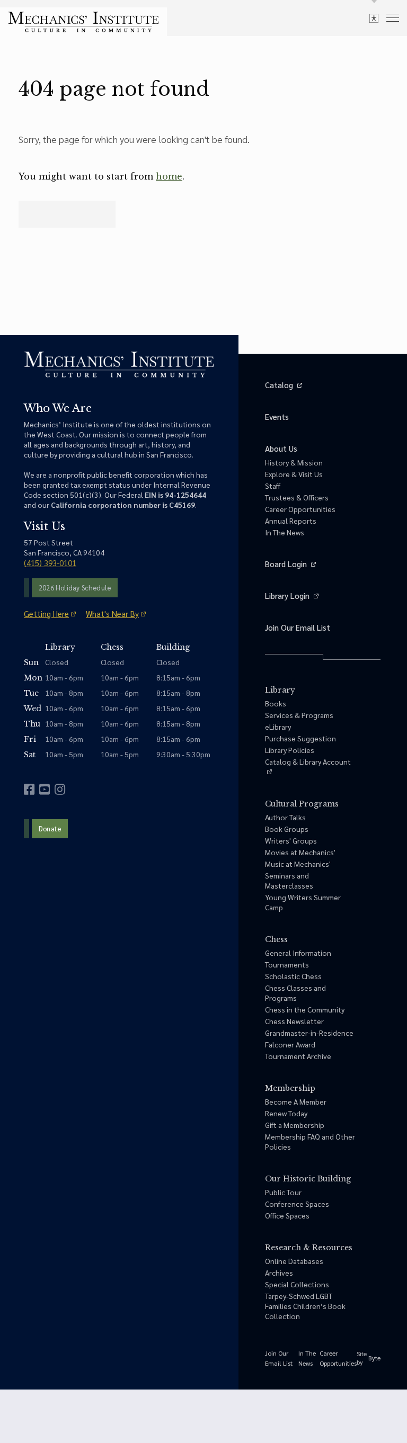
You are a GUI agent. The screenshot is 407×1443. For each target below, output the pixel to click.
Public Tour (283, 1192)
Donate (50, 828)
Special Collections (297, 1284)
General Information (298, 952)
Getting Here (46, 613)
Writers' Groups (291, 840)
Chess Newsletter (294, 1021)
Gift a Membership (294, 1125)
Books (275, 703)
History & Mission (294, 462)
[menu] (392, 17)
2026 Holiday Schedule (75, 587)
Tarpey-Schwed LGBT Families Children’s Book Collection (305, 1306)
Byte (374, 1358)
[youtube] (44, 789)
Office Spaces (287, 1215)
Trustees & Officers (297, 497)
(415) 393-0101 (50, 563)
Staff (272, 485)
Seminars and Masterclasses (289, 880)
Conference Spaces (297, 1203)
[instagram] (60, 789)
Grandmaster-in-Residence (309, 1032)
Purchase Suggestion (300, 738)
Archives (279, 1272)
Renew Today (286, 1113)
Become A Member (295, 1101)
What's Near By (112, 613)
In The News (284, 532)
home (169, 176)
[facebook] (29, 789)
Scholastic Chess (293, 976)
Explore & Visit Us (294, 474)
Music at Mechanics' (298, 863)
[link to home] (83, 22)
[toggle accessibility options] (373, 18)
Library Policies (289, 750)
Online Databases (294, 1261)
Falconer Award (290, 1044)
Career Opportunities (300, 509)
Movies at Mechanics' (300, 852)
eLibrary (278, 726)
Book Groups (286, 828)
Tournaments (287, 964)
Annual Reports (290, 520)
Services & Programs (299, 715)
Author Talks (285, 817)
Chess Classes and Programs (295, 992)
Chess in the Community (304, 1009)
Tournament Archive (298, 1056)
